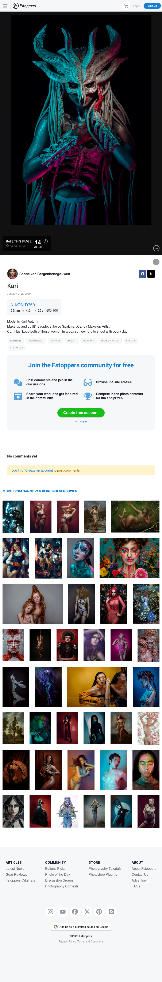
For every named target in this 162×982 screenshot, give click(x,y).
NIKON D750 (23, 305)
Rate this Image (18, 241)
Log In (136, 5)
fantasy (55, 341)
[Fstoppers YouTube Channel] (62, 911)
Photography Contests (61, 886)
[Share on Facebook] (142, 274)
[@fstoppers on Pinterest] (99, 911)
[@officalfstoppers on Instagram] (50, 911)
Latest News (15, 868)
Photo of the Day (57, 874)
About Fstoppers (144, 868)
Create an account (39, 470)
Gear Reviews (16, 874)
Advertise (139, 880)
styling (131, 341)
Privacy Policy (67, 941)
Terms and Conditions (90, 941)
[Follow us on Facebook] (75, 911)
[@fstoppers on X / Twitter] (87, 911)
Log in (83, 421)
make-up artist (110, 341)
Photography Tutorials (105, 868)
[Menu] (5, 6)
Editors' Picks (55, 868)
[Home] (24, 6)
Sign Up (152, 6)
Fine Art (72, 341)
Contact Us (140, 874)
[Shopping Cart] (126, 5)
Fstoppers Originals (20, 880)
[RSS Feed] (111, 911)
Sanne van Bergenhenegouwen (44, 273)
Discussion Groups (59, 880)
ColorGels (16, 347)
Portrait (15, 341)
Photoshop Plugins (103, 874)
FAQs (136, 886)
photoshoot (36, 341)
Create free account (81, 412)
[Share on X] (151, 274)
